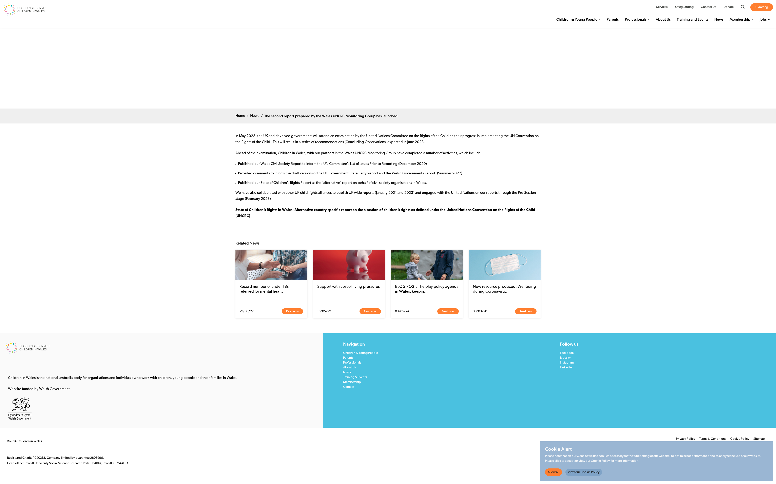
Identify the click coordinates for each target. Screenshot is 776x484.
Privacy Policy (685, 439)
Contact (348, 387)
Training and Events (692, 19)
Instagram (567, 362)
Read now (292, 311)
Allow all (553, 472)
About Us (663, 19)
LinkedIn (566, 367)
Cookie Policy (739, 439)
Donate (728, 7)
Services (662, 7)
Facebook (567, 353)
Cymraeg (761, 7)
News (718, 19)
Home (240, 116)
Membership (740, 19)
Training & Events (355, 377)
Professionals (635, 19)
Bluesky (565, 358)
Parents (613, 19)
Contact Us (708, 7)
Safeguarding (684, 7)
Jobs (763, 19)
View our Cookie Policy (584, 472)
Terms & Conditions (712, 439)
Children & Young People (576, 19)
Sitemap (759, 439)
